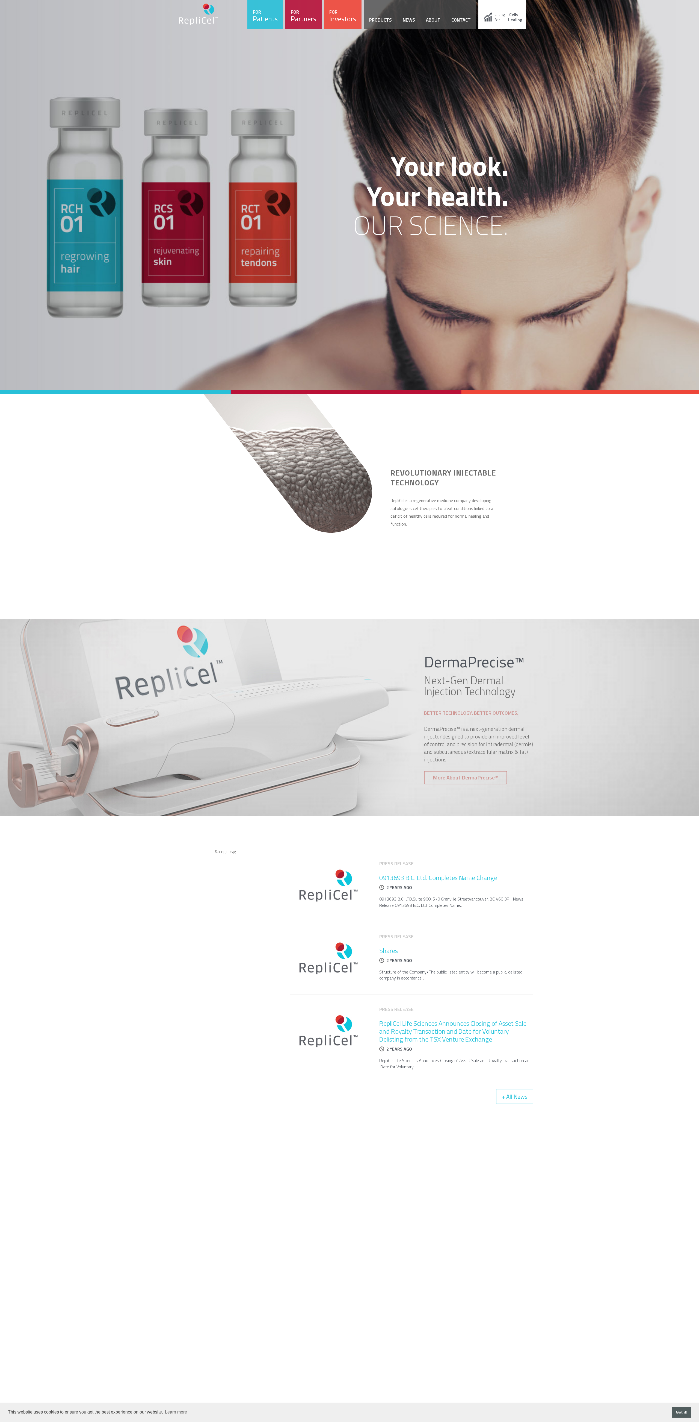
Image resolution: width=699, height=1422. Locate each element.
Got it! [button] (682, 1412)
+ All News (515, 1096)
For (265, 16)
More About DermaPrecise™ (465, 777)
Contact (461, 20)
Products (380, 20)
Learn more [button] (176, 1412)
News (409, 20)
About (433, 20)
